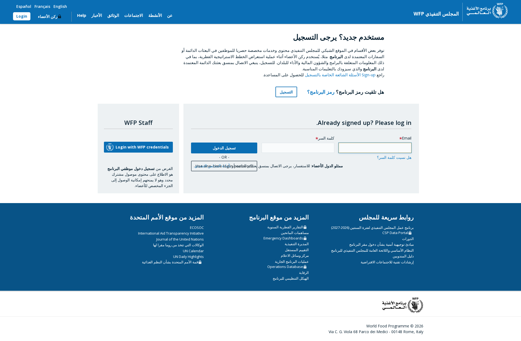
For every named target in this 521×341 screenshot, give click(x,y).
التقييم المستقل (297, 249)
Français (42, 6)
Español (23, 6)
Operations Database (285, 266)
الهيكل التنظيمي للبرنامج (291, 278)
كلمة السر (326, 138)
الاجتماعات (133, 15)
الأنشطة (155, 15)
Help (81, 15)
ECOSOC (197, 227)
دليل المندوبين (403, 256)
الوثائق (113, 15)
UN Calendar (193, 250)
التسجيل (286, 91)
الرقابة (304, 272)
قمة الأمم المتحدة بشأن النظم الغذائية (170, 262)
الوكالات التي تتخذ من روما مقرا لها (178, 244)
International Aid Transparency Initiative (171, 233)
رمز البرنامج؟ (320, 92)
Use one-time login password (224, 166)
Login (21, 16)
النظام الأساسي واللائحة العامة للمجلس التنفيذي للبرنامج (372, 250)
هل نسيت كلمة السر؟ (394, 157)
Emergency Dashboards (283, 238)
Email (406, 138)
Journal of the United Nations (180, 239)
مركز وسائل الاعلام (295, 255)
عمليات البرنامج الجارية (292, 261)
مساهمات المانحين (295, 232)
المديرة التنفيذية (297, 243)
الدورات (408, 238)
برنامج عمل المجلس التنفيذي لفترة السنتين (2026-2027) (372, 227)
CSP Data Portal (395, 232)
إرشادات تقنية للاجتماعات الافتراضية (387, 262)
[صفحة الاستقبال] (485, 10)
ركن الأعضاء (48, 16)
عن (170, 15)
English (60, 6)
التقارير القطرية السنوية (285, 227)
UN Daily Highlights (188, 256)
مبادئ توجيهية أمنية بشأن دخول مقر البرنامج (381, 244)
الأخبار (96, 15)
